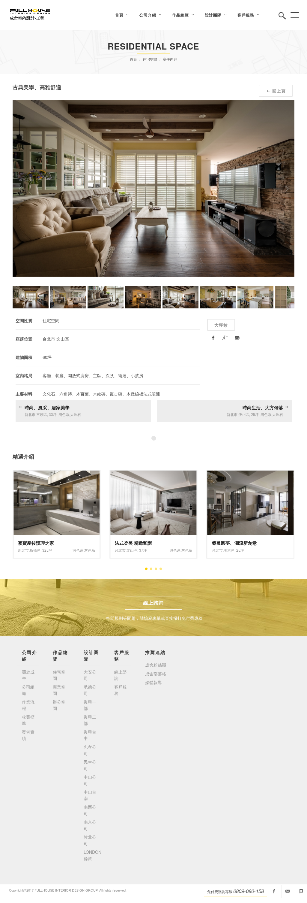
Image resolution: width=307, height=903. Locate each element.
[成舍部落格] (301, 891)
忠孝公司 (90, 750)
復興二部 (90, 720)
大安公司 (90, 675)
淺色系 (175, 550)
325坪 (47, 550)
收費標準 (28, 720)
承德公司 (90, 690)
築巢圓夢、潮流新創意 (234, 543)
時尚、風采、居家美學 (47, 407)
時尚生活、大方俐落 (263, 407)
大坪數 (221, 325)
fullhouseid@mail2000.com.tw (288, 891)
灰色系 (89, 550)
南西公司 (90, 810)
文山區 (132, 550)
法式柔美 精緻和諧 (133, 543)
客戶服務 (120, 690)
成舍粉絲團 (155, 665)
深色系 (78, 550)
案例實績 (28, 735)
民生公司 (90, 765)
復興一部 (90, 705)
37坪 (143, 550)
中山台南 (90, 795)
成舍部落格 (155, 674)
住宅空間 (150, 59)
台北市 (120, 550)
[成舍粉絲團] (274, 891)
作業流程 (28, 705)
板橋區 (35, 550)
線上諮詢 (153, 602)
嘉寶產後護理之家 (36, 543)
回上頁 (279, 91)
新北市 (23, 550)
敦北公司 (90, 840)
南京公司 (90, 825)
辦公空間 (59, 705)
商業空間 (59, 690)
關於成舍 (28, 675)
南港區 (229, 550)
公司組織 (28, 690)
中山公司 (90, 780)
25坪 (240, 550)
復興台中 (90, 735)
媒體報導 (153, 682)
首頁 (133, 59)
